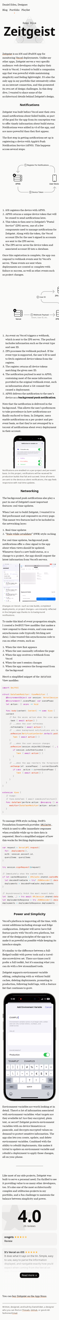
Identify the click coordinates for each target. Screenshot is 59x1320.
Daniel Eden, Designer (15, 4)
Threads (26, 1310)
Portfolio (15, 9)
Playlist (25, 9)
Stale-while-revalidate (19, 533)
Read (28, 1275)
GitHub (34, 1310)
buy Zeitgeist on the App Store (29, 1296)
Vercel (19, 57)
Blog (5, 9)
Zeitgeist (7, 53)
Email (14, 1313)
